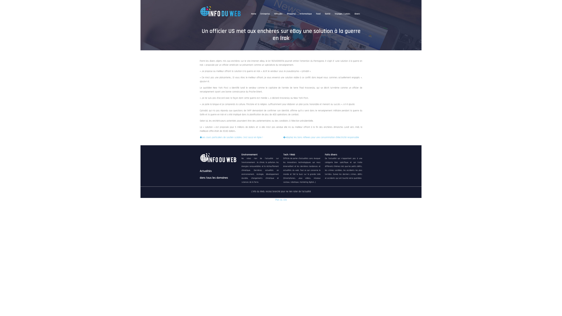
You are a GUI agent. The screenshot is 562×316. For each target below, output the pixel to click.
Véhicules (278, 13)
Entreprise (265, 13)
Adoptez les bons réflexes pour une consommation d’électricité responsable (322, 137)
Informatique (306, 13)
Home (253, 13)
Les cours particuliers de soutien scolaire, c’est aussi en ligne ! (232, 137)
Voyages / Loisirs (342, 13)
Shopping (291, 13)
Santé (327, 13)
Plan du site (281, 199)
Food (318, 13)
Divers (357, 13)
